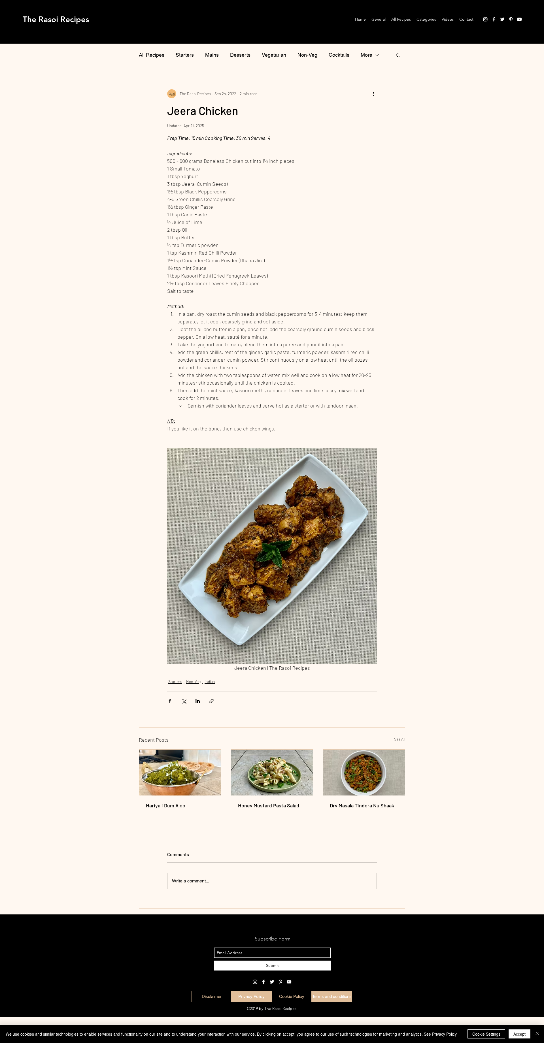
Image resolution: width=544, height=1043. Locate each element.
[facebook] (494, 19)
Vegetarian (274, 55)
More (366, 55)
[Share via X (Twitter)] (183, 701)
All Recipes (151, 55)
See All (399, 739)
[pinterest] (511, 19)
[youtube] (519, 19)
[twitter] (502, 19)
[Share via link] (211, 701)
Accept (519, 1034)
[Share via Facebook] (170, 701)
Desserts (240, 55)
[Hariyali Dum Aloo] (180, 772)
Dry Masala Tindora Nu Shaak (362, 805)
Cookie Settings (486, 1034)
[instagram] (485, 19)
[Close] (537, 1033)
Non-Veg (307, 55)
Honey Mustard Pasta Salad (268, 805)
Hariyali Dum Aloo (165, 805)
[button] (398, 55)
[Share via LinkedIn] (197, 701)
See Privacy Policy (440, 1034)
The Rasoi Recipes (56, 19)
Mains (212, 55)
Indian (210, 681)
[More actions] (373, 93)
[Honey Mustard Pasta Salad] (272, 772)
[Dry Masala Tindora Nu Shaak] (364, 772)
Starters (185, 55)
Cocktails (339, 55)
